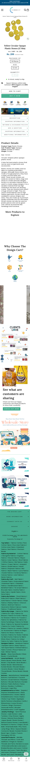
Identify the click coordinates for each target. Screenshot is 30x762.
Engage (14, 526)
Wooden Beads (18, 667)
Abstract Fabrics (14, 605)
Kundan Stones (20, 731)
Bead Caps (5, 733)
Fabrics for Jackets (15, 628)
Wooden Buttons (14, 682)
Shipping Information (15, 121)
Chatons (4, 705)
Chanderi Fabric (7, 581)
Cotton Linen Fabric (8, 547)
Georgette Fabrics (9, 556)
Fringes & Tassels (16, 742)
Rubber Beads (6, 665)
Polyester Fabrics (14, 568)
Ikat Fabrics (12, 549)
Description (15, 118)
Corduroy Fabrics (20, 573)
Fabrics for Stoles (15, 635)
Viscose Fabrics (14, 558)
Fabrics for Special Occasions (17, 624)
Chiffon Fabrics (7, 562)
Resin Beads (16, 660)
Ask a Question (15, 128)
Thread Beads (6, 671)
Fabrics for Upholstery (9, 620)
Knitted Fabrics (21, 648)
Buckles (11, 686)
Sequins (24, 690)
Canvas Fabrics (6, 575)
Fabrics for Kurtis (14, 616)
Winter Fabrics (11, 652)
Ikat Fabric (18, 579)
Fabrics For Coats (8, 626)
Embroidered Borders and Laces (14, 746)
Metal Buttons (14, 675)
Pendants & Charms (8, 725)
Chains (16, 695)
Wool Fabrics (23, 560)
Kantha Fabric (19, 590)
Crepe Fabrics (13, 564)
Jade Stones (12, 714)
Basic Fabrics (20, 645)
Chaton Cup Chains (8, 699)
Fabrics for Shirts (22, 611)
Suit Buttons (13, 677)
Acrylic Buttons (13, 680)
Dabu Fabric (5, 592)
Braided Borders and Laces (11, 748)
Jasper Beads (6, 720)
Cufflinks (18, 686)
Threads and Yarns (8, 744)
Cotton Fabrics (22, 554)
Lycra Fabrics (23, 571)
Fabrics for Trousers (18, 618)
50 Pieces (14, 61)
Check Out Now (11, 409)
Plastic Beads (6, 660)
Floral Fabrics (21, 596)
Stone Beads (17, 671)
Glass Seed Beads (14, 654)
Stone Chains (19, 697)
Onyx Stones (14, 716)
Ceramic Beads (7, 669)
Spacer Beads (21, 729)
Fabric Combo (6, 650)
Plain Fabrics (20, 598)
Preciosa (17, 705)
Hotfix (24, 701)
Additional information (15, 134)
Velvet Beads (19, 669)
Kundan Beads (6, 667)
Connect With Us (14, 521)
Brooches (5, 688)
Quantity (14, 72)
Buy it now (15, 96)
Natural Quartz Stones (9, 722)
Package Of (15, 58)
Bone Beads (21, 663)
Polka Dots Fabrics (8, 598)
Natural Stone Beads (15, 718)
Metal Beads (17, 665)
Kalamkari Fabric (8, 583)
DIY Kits (12, 735)
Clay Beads (11, 663)
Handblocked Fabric (15, 586)
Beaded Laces (20, 754)
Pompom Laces (16, 752)
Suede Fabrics (7, 573)
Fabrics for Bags (20, 630)
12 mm (15, 68)
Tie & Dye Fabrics (20, 588)
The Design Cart (14, 511)
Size (15, 65)
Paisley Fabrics (13, 603)
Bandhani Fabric (7, 588)
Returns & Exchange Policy (15, 125)
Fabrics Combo (16, 543)
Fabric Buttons (13, 684)
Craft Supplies (19, 710)
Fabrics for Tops (8, 613)
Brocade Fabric (6, 590)
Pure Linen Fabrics (19, 545)
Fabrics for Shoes (7, 633)
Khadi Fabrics (13, 566)
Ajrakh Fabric (16, 592)
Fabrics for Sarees (21, 641)
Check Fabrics (17, 601)
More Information (15, 516)
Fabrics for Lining (17, 639)
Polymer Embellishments (10, 693)
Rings (11, 705)
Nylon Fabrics (13, 571)
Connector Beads (7, 731)
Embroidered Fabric (21, 581)
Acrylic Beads (19, 658)
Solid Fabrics (5, 601)
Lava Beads (23, 722)
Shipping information (15, 131)
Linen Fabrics (12, 560)
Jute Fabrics (18, 575)
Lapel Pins (13, 688)
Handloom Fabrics (22, 643)
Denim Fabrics (6, 577)
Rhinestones (5, 703)
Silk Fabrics (19, 562)
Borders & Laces (22, 744)
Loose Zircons (17, 703)
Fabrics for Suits (7, 641)
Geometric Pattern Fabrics (11, 607)
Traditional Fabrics (14, 609)
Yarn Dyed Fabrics (7, 648)
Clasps (19, 725)
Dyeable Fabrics (8, 645)
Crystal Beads (12, 656)
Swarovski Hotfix (7, 707)
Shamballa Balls (12, 727)
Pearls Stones (18, 720)
